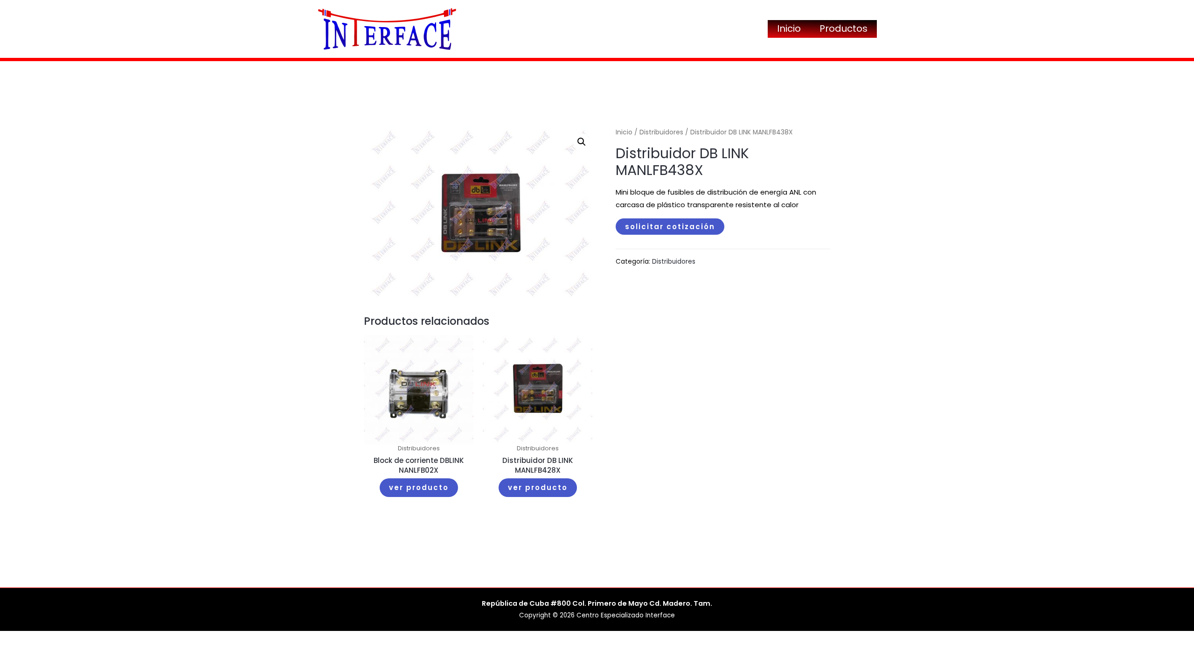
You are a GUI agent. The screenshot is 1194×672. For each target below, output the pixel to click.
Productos (843, 28)
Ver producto (419, 487)
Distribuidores (661, 132)
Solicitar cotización (670, 226)
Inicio (789, 28)
